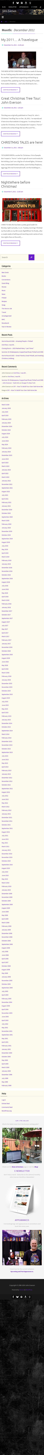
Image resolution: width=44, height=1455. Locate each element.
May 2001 (5, 1036)
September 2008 (7, 942)
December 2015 (7, 681)
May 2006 (5, 971)
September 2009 (7, 902)
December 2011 (7, 815)
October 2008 (6, 939)
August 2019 (6, 540)
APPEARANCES (23, 7)
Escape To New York (28, 381)
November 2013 (7, 743)
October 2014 (6, 725)
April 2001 (5, 1040)
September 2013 (7, 750)
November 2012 (7, 779)
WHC (3, 317)
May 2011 (5, 841)
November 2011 (7, 819)
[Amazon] (26, 3)
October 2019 (6, 533)
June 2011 (5, 837)
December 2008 (7, 931)
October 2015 (6, 689)
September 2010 (7, 862)
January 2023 (6, 468)
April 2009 (5, 917)
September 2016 (7, 652)
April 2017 (5, 631)
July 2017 (5, 623)
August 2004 (6, 1004)
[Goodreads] (30, 3)
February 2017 (6, 638)
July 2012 (5, 794)
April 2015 (5, 710)
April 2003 (5, 1018)
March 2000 (5, 1065)
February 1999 (6, 1083)
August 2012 (6, 790)
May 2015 (5, 707)
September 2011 (7, 826)
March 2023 (5, 464)
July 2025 (5, 410)
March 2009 (5, 920)
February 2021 (6, 500)
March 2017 (5, 634)
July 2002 (5, 1022)
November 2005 (7, 978)
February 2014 (6, 736)
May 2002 (5, 1025)
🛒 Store (34, 7)
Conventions (6, 278)
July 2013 (5, 754)
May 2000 (5, 1058)
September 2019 (7, 536)
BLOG (4, 7)
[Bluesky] (17, 3)
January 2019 (6, 562)
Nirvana (21, 1288)
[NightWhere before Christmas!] (22, 208)
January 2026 (6, 406)
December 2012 (7, 776)
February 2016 (6, 674)
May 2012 (5, 801)
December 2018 (7, 566)
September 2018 (7, 576)
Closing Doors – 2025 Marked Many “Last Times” (18, 346)
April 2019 (5, 551)
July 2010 (5, 870)
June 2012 (5, 797)
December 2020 (7, 508)
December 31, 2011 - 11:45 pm (14, 45)
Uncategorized (6, 314)
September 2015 (7, 692)
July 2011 (5, 834)
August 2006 (6, 968)
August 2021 (6, 489)
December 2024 (7, 424)
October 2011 (6, 823)
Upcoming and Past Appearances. (22, 1269)
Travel (4, 310)
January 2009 (6, 928)
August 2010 (6, 866)
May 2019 (5, 547)
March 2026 (5, 402)
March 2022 (5, 475)
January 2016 (6, 678)
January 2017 (6, 642)
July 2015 (5, 700)
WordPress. (29, 1288)
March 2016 (5, 670)
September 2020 (7, 515)
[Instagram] (22, 3)
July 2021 (5, 493)
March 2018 (5, 598)
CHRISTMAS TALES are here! (22, 141)
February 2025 (6, 417)
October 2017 (6, 613)
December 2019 (7, 529)
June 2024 (5, 439)
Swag (3, 303)
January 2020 (6, 526)
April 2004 (5, 1007)
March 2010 (5, 881)
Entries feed (6, 1101)
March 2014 (5, 732)
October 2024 (6, 428)
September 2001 (7, 1033)
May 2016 (5, 663)
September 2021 (7, 486)
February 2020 (6, 522)
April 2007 (5, 960)
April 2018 (5, 594)
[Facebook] (13, 3)
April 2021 (5, 497)
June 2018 (5, 587)
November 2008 (7, 935)
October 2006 (6, 964)
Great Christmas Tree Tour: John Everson (21, 100)
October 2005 (6, 982)
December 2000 (7, 1051)
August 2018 (6, 580)
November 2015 (7, 685)
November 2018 (7, 569)
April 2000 (5, 1062)
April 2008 (5, 957)
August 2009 (6, 906)
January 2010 (6, 888)
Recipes (4, 299)
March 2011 (5, 844)
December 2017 (7, 609)
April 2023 (5, 460)
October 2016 (6, 649)
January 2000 (6, 1069)
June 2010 (5, 873)
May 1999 (5, 1080)
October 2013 (6, 747)
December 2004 (7, 1000)
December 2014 (7, 721)
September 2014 (7, 728)
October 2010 (6, 859)
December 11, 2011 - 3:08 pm (13, 146)
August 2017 (6, 620)
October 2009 (6, 899)
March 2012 (5, 805)
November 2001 (7, 1029)
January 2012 (6, 812)
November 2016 (7, 645)
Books (4, 274)
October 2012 (6, 783)
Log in (4, 1098)
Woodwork (5, 321)
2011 (6, 22)
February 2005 (6, 996)
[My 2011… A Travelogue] (22, 59)
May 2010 (5, 877)
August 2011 (6, 830)
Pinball (4, 296)
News (3, 292)
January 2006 (6, 975)
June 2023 (5, 457)
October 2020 (6, 511)
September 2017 (7, 616)
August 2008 (6, 946)
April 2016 (5, 667)
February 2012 (6, 808)
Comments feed (7, 1105)
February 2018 (6, 602)
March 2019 (5, 555)
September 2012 (7, 786)
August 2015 (6, 696)
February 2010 (6, 884)
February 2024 (6, 446)
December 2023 (7, 453)
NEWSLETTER (12, 7)
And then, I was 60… (8, 343)
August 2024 (6, 432)
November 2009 (7, 895)
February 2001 (6, 1044)
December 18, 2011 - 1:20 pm (13, 107)
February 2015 (6, 714)
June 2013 (5, 757)
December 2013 (7, 739)
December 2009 (7, 891)
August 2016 (6, 656)
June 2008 (5, 953)
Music (3, 288)
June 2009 (5, 910)
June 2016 (5, 660)
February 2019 (6, 558)
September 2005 (7, 986)
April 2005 (5, 993)
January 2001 (6, 1047)
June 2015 (5, 703)
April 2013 (5, 765)
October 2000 (6, 1054)
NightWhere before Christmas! (15, 183)
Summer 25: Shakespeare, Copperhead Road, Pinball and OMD (22, 350)
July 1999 (5, 1076)
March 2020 (5, 518)
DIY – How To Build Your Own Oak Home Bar (28, 384)
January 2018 (6, 605)
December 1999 (7, 1073)
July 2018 (5, 584)
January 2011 (6, 848)
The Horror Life (7, 306)
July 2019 (5, 544)
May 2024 (5, 442)
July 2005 (5, 989)
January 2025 (6, 421)
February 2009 (6, 924)
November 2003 (7, 1011)
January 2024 (6, 450)
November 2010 (7, 855)
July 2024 (5, 435)
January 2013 (6, 772)
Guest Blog (5, 281)
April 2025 (5, 413)
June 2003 (5, 1015)
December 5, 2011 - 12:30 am (13, 190)
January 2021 (6, 504)
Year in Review (6, 325)
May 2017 (5, 627)
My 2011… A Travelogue (19, 40)
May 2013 (5, 761)
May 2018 (5, 591)
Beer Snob (5, 270)
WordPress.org (7, 1109)
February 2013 (6, 768)
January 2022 (6, 479)
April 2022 (5, 471)
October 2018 (6, 573)
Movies (4, 285)
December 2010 (7, 852)
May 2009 (5, 913)
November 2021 (7, 482)
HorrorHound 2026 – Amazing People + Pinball (17, 339)
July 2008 (5, 949)
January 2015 (6, 718)
